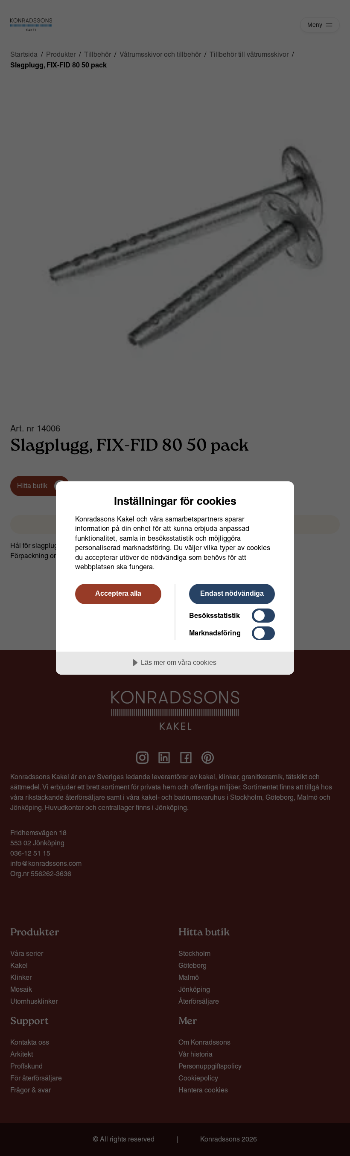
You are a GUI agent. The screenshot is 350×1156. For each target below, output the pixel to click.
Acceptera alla (118, 593)
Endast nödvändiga (232, 593)
